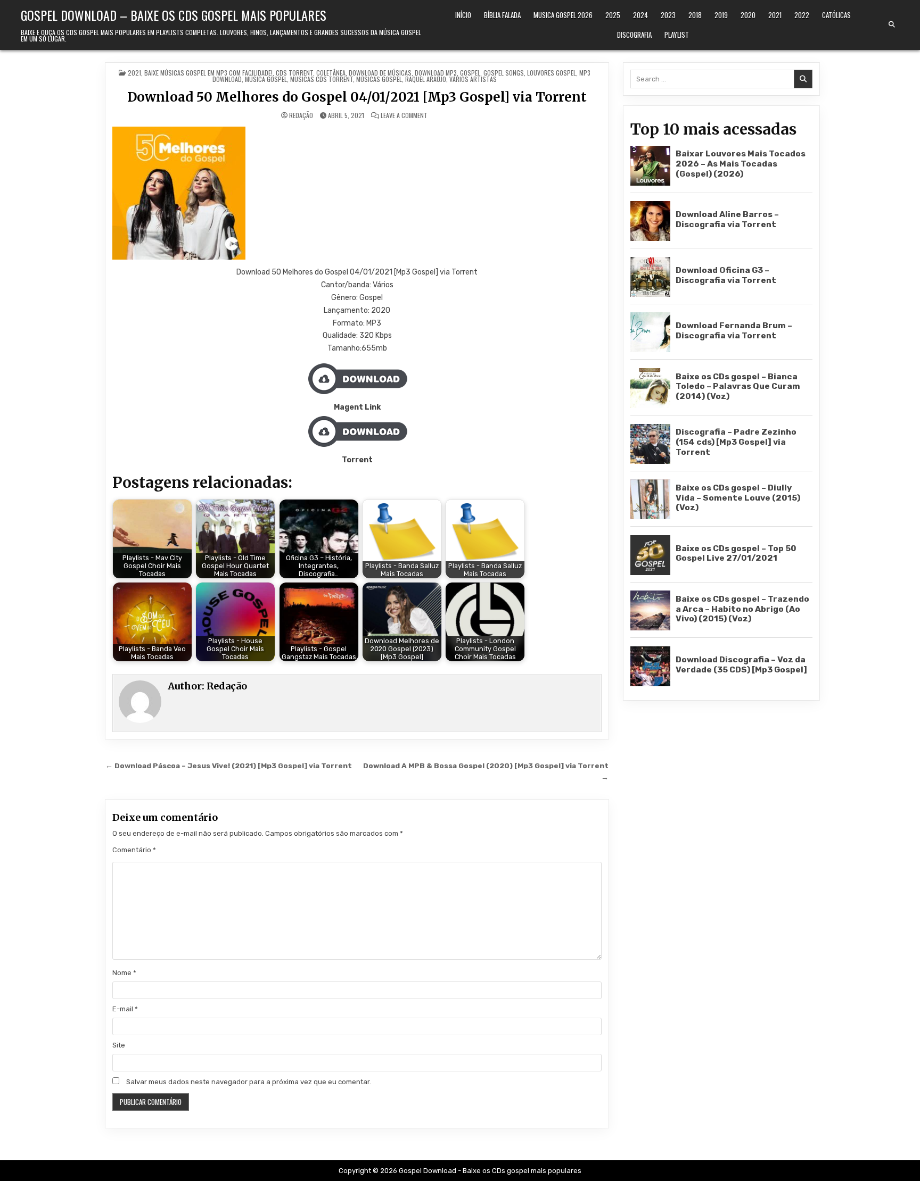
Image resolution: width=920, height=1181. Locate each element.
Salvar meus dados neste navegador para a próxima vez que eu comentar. (248, 1082)
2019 (721, 15)
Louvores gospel (551, 72)
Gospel (470, 72)
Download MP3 (436, 72)
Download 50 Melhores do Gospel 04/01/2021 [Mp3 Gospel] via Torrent (357, 97)
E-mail (125, 1009)
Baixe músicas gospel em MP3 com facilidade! (208, 72)
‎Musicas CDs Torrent (321, 79)
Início (463, 15)
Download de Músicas (380, 72)
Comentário (134, 850)
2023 (668, 15)
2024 (640, 15)
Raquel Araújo (425, 79)
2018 (695, 15)
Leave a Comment (404, 115)
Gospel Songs (503, 72)
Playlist (676, 34)
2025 (612, 15)
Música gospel (266, 79)
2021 (775, 15)
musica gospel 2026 (563, 15)
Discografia (634, 34)
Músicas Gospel (379, 79)
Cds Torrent (294, 72)
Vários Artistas (473, 79)
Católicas (836, 15)
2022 (801, 15)
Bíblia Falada (502, 15)
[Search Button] (892, 24)
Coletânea (331, 72)
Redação (301, 115)
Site (118, 1045)
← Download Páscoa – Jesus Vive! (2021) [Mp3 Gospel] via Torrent (228, 765)
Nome (124, 973)
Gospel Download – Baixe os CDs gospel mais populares (173, 14)
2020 (748, 15)
